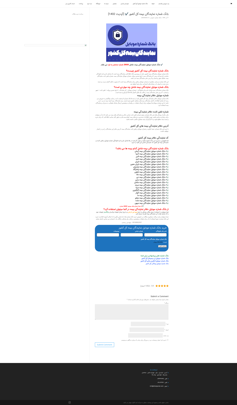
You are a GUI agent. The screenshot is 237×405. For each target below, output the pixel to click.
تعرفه (153, 4)
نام (167, 324)
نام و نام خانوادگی (161, 231)
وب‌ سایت (165, 335)
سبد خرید (89, 4)
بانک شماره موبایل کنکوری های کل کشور (154, 261)
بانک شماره (158, 17)
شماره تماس (139, 231)
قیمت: (165, 242)
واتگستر (106, 212)
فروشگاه (98, 4)
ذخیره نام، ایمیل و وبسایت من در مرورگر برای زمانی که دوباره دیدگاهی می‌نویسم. (143, 340)
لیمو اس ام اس (125, 4)
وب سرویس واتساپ (163, 4)
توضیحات (116, 231)
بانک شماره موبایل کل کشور (140, 4)
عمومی (152, 17)
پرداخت (81, 4)
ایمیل (166, 330)
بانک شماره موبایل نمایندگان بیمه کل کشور (154, 239)
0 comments (145, 17)
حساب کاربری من (70, 4)
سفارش (115, 4)
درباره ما (106, 4)
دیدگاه (166, 303)
